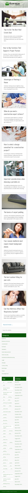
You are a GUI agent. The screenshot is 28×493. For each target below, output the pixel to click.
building (9, 397)
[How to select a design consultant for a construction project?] (14, 134)
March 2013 (17, 481)
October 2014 (18, 446)
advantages (9, 382)
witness (4, 486)
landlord (4, 442)
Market (11, 442)
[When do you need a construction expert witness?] (14, 100)
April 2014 (17, 463)
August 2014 (17, 452)
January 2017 (17, 409)
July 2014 (17, 454)
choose (10, 405)
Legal (3, 360)
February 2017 (18, 406)
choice (4, 405)
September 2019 (18, 395)
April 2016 (17, 425)
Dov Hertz (5, 423)
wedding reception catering (7, 479)
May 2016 (17, 422)
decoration (5, 420)
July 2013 (17, 479)
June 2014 (17, 457)
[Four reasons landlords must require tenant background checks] (14, 230)
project (10, 462)
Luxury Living (4, 365)
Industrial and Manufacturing (8, 357)
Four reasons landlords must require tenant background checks (13, 244)
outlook (10, 448)
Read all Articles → (8, 325)
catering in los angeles (7, 402)
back (4, 385)
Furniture (4, 346)
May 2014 (17, 460)
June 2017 (17, 398)
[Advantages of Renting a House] (14, 69)
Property (5, 465)
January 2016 (17, 433)
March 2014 (17, 465)
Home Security (5, 354)
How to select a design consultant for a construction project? (14, 147)
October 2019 (18, 392)
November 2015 (18, 436)
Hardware (4, 349)
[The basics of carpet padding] (14, 201)
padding (4, 451)
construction (4, 344)
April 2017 (17, 403)
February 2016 (18, 430)
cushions (4, 417)
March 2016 (17, 427)
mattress (5, 445)
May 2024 (17, 382)
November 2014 (18, 444)
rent (11, 468)
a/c (3, 382)
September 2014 (18, 449)
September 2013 (18, 473)
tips (4, 471)
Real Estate (4, 368)
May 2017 (17, 401)
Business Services (6, 341)
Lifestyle (3, 362)
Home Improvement (6, 352)
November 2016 (18, 411)
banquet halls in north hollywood (7, 393)
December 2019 (18, 387)
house (4, 436)
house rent (5, 439)
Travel (3, 371)
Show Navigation (22, 13)
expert (4, 430)
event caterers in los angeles (7, 427)
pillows (4, 457)
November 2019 (18, 390)
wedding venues (6, 483)
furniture (11, 430)
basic (4, 397)
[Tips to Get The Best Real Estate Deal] (14, 18)
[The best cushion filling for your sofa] (14, 266)
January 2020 (17, 384)
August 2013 (17, 476)
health (4, 433)
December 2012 (18, 484)
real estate (5, 468)
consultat (5, 414)
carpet (9, 400)
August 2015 (17, 438)
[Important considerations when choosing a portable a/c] (14, 168)
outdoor (4, 448)
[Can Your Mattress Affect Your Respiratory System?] (14, 298)
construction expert (7, 411)
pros (11, 465)
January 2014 (17, 471)
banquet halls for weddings (6, 388)
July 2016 (17, 419)
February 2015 (18, 441)
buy (4, 400)
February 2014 (18, 468)
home (10, 433)
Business (4, 338)
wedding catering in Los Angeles (7, 475)
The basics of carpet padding (13, 212)
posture (4, 462)
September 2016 (18, 417)
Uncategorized (5, 373)
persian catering (6, 454)
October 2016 (18, 414)
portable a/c (5, 460)
